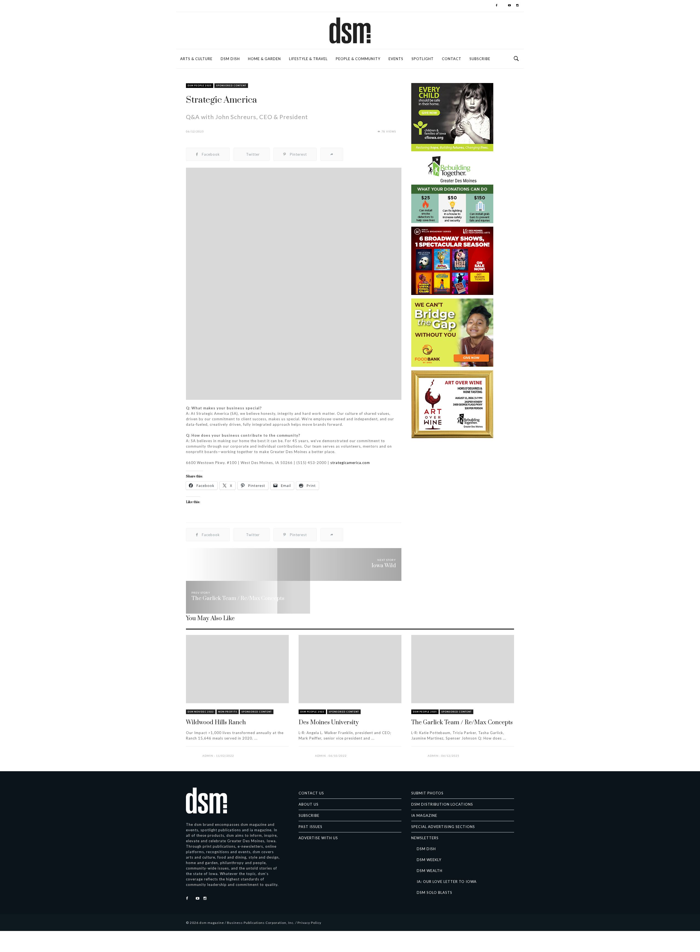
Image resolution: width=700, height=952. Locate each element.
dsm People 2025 (200, 85)
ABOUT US (309, 804)
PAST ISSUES (310, 826)
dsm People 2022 (312, 711)
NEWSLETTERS (425, 838)
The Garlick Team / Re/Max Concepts (462, 722)
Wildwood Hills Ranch (216, 722)
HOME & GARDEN (264, 59)
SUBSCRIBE (309, 815)
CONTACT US (311, 793)
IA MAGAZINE (424, 815)
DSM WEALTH (429, 870)
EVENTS (396, 59)
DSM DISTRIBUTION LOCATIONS (442, 804)
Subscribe (479, 59)
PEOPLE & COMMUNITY (358, 59)
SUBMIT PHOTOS (427, 793)
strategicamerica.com (350, 462)
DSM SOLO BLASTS (434, 892)
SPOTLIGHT (423, 59)
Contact (451, 59)
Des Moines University (329, 722)
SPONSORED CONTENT (231, 85)
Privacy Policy (309, 923)
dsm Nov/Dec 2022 (201, 711)
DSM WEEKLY (429, 860)
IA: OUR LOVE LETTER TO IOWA (447, 881)
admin (207, 755)
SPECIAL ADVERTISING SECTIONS (443, 826)
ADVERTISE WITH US (318, 838)
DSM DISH (230, 59)
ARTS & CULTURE (196, 59)
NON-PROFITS (227, 711)
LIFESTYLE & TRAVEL (308, 59)
